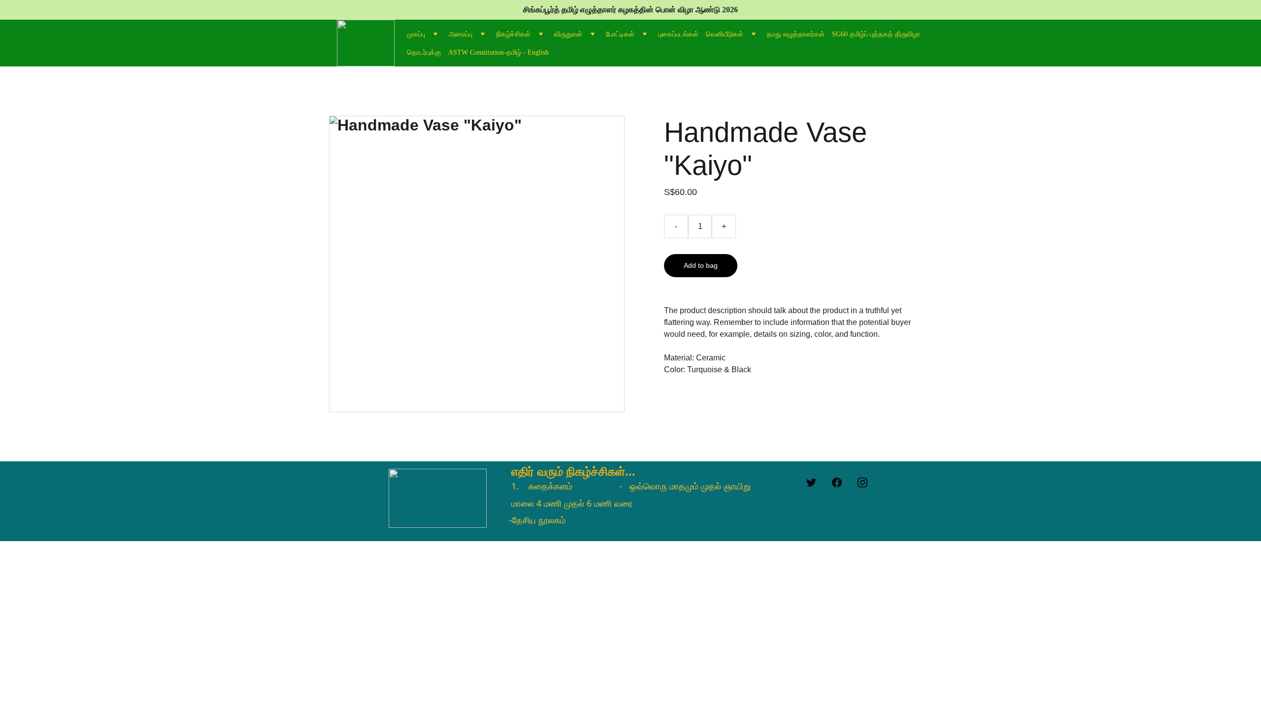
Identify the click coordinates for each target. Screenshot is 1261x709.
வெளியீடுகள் (724, 34)
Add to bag (701, 265)
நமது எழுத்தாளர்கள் (796, 34)
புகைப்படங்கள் (678, 34)
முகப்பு (416, 34)
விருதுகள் (568, 34)
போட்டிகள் (620, 34)
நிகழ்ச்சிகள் (513, 34)
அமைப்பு (460, 34)
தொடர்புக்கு (424, 52)
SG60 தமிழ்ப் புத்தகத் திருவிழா (876, 34)
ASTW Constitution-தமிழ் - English (498, 52)
